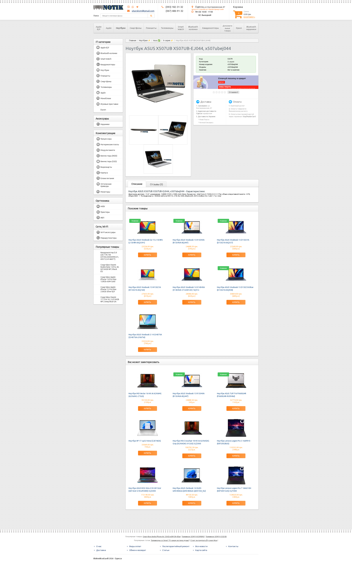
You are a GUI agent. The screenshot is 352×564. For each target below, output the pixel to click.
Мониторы (105, 192)
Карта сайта (201, 550)
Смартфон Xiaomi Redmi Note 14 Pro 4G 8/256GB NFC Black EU (110, 268)
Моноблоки (106, 98)
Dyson (239, 28)
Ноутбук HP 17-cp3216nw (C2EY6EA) (145, 441)
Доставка (101, 550)
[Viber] (128, 7)
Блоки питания (107, 178)
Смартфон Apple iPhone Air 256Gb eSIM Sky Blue (162, 536)
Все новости (201, 546)
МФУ (103, 206)
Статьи (165, 550)
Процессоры (106, 139)
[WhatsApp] (132, 7)
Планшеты (151, 28)
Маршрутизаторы (109, 238)
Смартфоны (135, 28)
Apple (109, 28)
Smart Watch (181, 28)
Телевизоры (167, 28)
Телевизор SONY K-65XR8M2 (193, 536)
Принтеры (105, 212)
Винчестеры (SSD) (109, 161)
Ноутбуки (120, 28)
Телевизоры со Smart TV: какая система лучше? (170, 540)
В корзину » (249, 17)
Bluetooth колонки (193, 28)
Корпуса (104, 173)
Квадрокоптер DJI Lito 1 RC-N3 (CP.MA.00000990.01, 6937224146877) (110, 255)
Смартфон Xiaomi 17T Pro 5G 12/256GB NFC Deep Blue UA (110, 299)
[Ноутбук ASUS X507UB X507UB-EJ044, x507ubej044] (158, 110)
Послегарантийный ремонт (175, 546)
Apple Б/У (98, 28)
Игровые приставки (109, 104)
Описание (136, 183)
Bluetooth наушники (251, 28)
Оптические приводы (106, 185)
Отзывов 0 (233, 92)
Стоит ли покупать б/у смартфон (203, 540)
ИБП (102, 218)
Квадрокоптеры (210, 28)
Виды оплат (135, 546)
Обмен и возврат (137, 550)
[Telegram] (136, 7)
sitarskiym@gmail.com (143, 11)
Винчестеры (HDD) (109, 156)
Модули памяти (108, 150)
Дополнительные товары (227, 28)
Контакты (233, 546)
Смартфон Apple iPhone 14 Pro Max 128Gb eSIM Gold (108, 279)
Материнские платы (110, 144)
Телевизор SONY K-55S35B (216, 536)
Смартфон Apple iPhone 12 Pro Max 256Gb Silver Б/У (108, 289)
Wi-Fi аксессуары (108, 232)
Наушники (105, 124)
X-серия (231, 61)
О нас (98, 546)
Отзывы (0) (156, 184)
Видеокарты (106, 167)
